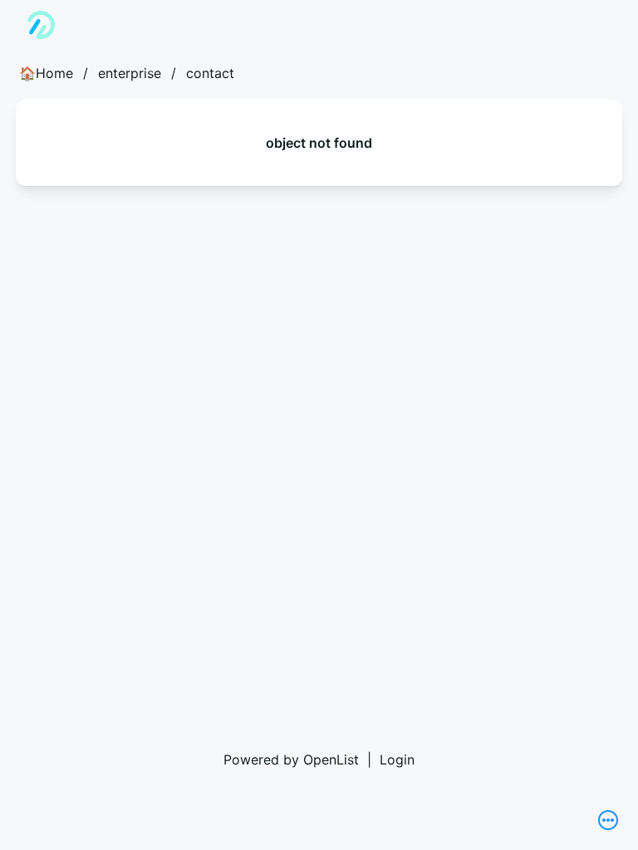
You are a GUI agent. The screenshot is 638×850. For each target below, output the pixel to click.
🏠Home (46, 73)
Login (397, 759)
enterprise (129, 73)
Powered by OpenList (291, 759)
